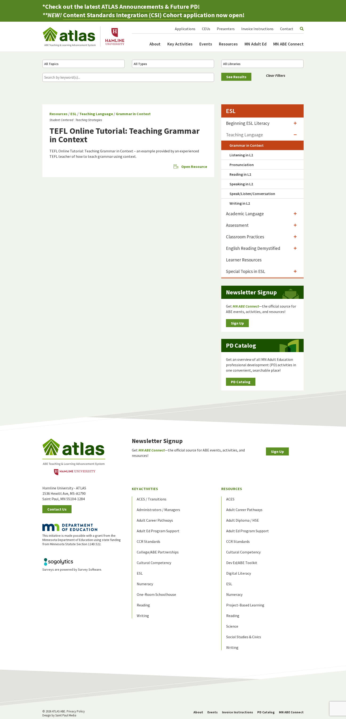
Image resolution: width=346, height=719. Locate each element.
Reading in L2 (240, 174)
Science (232, 626)
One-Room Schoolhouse (156, 594)
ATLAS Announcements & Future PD (149, 6)
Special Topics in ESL (245, 271)
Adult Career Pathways (155, 520)
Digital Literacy (238, 573)
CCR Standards (148, 541)
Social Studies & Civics (243, 636)
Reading (143, 605)
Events (205, 44)
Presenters (226, 28)
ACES (230, 499)
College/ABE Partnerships (158, 552)
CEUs (206, 28)
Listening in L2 (241, 155)
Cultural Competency (154, 562)
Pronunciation (241, 164)
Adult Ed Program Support (158, 530)
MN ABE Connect (288, 44)
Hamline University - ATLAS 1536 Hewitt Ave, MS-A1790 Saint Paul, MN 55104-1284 (64, 493)
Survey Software (89, 569)
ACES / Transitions (151, 499)
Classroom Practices (245, 237)
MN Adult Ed (255, 44)
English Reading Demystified (253, 248)
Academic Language (245, 213)
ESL (73, 113)
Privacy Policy (76, 711)
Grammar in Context (133, 113)
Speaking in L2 (241, 184)
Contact (286, 28)
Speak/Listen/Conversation (252, 193)
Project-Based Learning (245, 605)
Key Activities (180, 44)
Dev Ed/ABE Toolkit (241, 562)
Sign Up (237, 323)
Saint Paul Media (65, 715)
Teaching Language (96, 113)
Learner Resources (244, 260)
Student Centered (61, 120)
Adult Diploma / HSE (242, 520)
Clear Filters (275, 75)
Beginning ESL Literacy (248, 123)
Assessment (237, 225)
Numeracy (145, 583)
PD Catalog (240, 381)
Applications (185, 28)
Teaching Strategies (88, 120)
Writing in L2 (239, 203)
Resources (228, 44)
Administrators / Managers (158, 509)
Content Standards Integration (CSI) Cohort (122, 15)
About (155, 44)
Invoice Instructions (257, 28)
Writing (143, 615)
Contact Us (57, 509)
